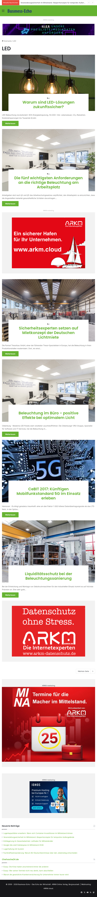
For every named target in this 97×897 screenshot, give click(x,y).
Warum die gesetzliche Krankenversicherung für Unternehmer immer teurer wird (35, 875)
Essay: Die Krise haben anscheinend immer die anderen (25, 867)
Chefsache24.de (10, 859)
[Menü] (3, 11)
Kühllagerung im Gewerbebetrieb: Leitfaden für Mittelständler (45, 3)
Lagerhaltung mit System (13, 849)
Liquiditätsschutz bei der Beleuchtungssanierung (48, 576)
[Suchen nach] (94, 11)
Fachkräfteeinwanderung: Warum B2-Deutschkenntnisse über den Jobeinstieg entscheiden (40, 853)
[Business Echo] (20, 10)
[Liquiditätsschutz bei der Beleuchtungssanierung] (48, 551)
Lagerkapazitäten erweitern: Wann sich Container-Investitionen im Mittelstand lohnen (38, 833)
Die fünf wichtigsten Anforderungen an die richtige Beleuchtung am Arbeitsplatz (48, 182)
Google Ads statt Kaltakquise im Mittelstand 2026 (23, 845)
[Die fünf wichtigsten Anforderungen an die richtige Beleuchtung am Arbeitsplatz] (48, 160)
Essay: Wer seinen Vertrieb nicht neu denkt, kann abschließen (28, 871)
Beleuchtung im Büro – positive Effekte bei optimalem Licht (48, 415)
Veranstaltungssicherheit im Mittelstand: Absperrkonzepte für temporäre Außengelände (38, 837)
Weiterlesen (10, 123)
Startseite (7, 41)
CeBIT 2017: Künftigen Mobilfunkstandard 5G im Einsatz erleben (48, 493)
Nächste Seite (83, 671)
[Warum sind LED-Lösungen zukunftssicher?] (48, 83)
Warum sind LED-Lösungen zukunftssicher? (48, 105)
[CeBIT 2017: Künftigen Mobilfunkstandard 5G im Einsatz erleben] (48, 471)
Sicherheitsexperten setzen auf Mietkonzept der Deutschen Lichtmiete (48, 332)
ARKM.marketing (48, 20)
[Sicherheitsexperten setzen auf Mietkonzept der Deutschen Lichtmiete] (48, 310)
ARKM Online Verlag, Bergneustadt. (66, 884)
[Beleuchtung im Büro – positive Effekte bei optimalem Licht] (48, 390)
